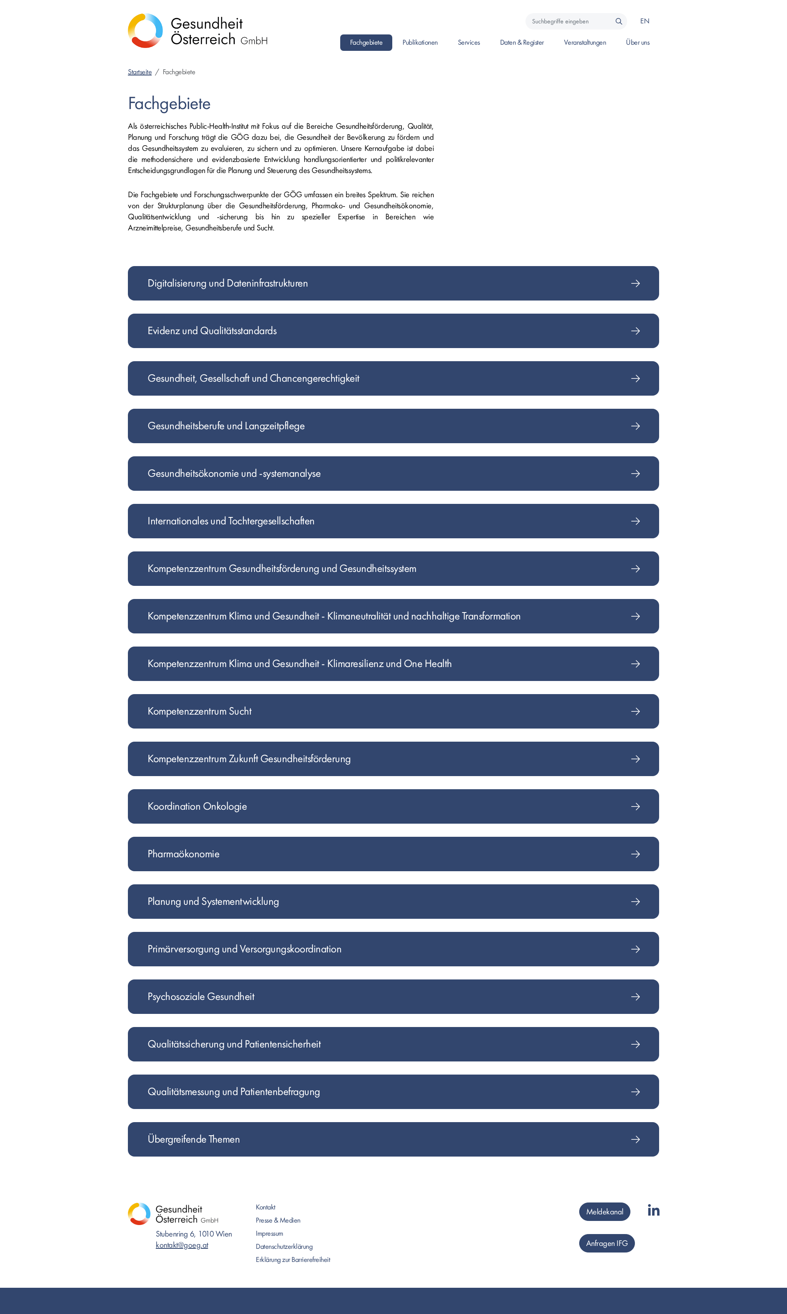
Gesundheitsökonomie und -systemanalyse (234, 473)
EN (644, 21)
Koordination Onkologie (197, 806)
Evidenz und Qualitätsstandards (212, 330)
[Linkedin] (654, 1211)
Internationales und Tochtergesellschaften (231, 521)
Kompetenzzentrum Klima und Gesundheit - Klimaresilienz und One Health (300, 663)
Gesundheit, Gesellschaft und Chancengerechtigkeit (253, 378)
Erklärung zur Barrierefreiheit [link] (293, 1259)
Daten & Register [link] (522, 42)
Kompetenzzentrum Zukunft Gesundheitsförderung (249, 758)
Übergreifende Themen (194, 1139)
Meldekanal (604, 1211)
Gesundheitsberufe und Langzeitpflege (226, 425)
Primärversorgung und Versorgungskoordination (244, 949)
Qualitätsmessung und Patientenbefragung (234, 1091)
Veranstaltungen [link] (585, 42)
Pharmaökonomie (183, 853)
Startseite (140, 72)
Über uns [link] (637, 42)
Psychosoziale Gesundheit (201, 996)
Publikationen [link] (420, 42)
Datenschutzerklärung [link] (284, 1246)
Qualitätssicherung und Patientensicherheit (234, 1044)
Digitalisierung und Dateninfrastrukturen (228, 283)
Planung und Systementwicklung (213, 901)
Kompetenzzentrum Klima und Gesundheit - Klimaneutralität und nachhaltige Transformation (334, 616)
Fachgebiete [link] (366, 42)
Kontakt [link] (265, 1207)
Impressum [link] (269, 1233)
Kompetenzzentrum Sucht (199, 711)
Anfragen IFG (607, 1243)
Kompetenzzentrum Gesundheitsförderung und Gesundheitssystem (282, 568)
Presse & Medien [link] (278, 1220)
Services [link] (469, 42)
